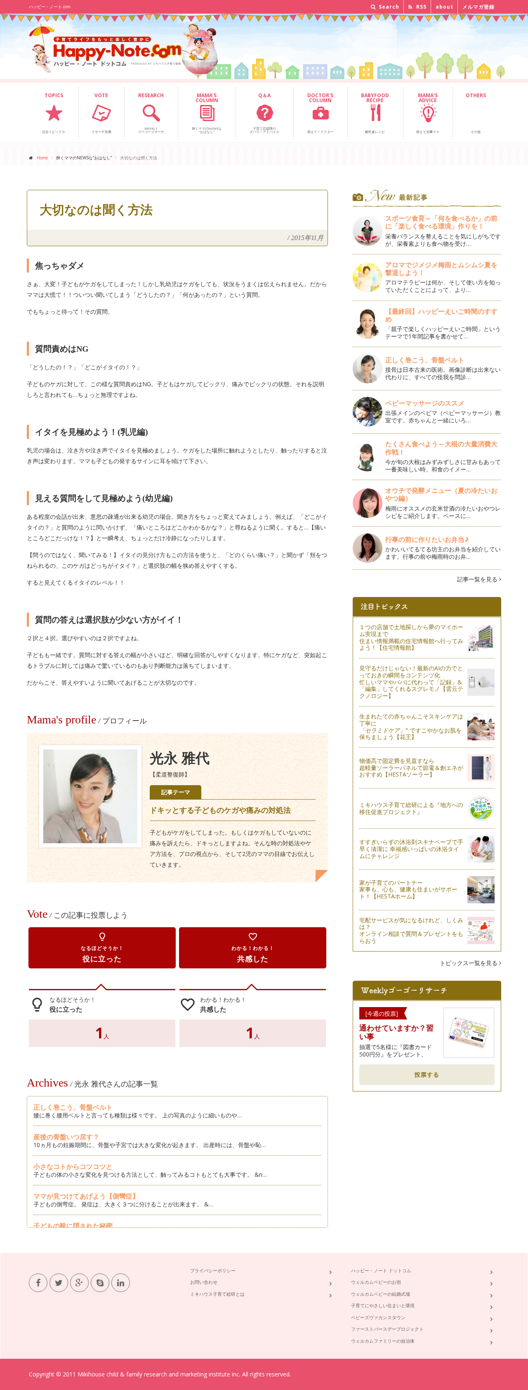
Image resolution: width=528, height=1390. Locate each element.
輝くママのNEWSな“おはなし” (207, 113)
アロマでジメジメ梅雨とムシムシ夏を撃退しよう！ (441, 268)
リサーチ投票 (101, 113)
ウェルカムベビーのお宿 (376, 1282)
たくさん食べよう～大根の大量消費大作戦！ (441, 447)
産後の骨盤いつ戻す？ (66, 1136)
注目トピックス (53, 113)
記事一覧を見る (478, 579)
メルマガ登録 (478, 6)
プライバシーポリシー (213, 1270)
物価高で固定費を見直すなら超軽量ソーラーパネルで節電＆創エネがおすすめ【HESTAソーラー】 (411, 768)
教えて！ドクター (320, 113)
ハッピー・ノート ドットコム (381, 1270)
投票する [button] (427, 1074)
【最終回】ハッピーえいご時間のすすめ (441, 315)
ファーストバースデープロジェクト (387, 1329)
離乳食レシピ (375, 113)
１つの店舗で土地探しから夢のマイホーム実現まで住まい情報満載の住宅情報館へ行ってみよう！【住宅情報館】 (411, 637)
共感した (252, 947)
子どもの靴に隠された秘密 (73, 1225)
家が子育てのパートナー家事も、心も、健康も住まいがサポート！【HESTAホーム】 (408, 889)
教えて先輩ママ (427, 113)
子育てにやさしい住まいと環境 (383, 1305)
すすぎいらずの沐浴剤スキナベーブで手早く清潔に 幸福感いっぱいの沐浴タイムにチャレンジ (411, 849)
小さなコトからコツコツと (73, 1166)
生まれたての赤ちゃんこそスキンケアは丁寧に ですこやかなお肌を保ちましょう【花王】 (411, 726)
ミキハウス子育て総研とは (217, 1294)
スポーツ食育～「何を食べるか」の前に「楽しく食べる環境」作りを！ (441, 222)
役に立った (102, 947)
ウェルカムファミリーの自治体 (383, 1341)
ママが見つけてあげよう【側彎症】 (86, 1196)
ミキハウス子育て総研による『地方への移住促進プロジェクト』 (411, 808)
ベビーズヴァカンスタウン (378, 1317)
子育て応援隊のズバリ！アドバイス (264, 113)
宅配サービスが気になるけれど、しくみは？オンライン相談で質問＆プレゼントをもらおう (411, 930)
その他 (476, 113)
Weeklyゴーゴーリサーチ (151, 113)
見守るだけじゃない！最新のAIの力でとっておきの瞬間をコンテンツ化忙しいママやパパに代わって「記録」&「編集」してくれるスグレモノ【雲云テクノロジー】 (411, 682)
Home (42, 158)
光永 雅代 (180, 758)
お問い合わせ (203, 1282)
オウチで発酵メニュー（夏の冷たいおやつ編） (441, 494)
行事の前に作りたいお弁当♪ (427, 539)
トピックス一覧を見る (469, 963)
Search (388, 6)
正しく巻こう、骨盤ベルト (73, 1107)
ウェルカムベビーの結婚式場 (380, 1294)
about (444, 6)
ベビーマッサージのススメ (424, 403)
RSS (421, 6)
